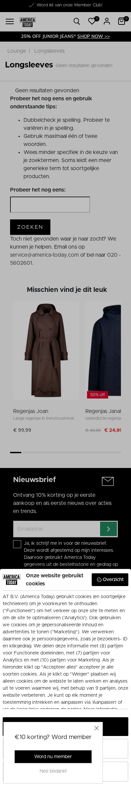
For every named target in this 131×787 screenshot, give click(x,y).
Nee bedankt (53, 771)
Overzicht (113, 579)
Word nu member (53, 756)
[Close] (96, 728)
